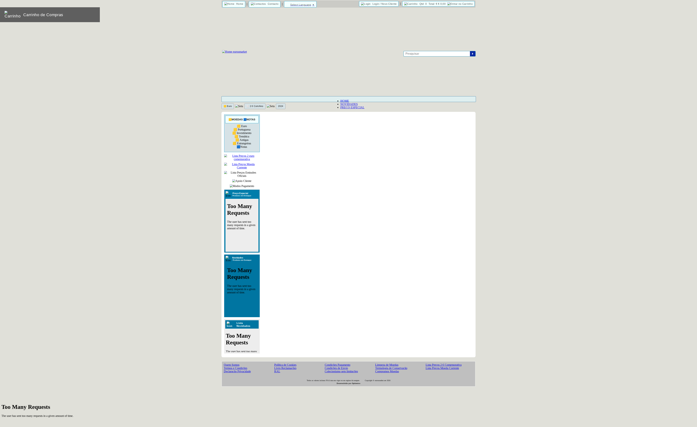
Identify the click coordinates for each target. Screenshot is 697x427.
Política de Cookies (285, 364)
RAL (277, 371)
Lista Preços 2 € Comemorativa (444, 364)
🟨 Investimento (241, 133)
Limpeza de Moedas (386, 364)
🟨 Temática (242, 136)
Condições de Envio (336, 368)
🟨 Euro (228, 106)
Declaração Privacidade (237, 371)
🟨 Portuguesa (241, 129)
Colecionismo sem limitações (341, 371)
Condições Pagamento (337, 364)
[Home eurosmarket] (234, 51)
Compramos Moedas (387, 371)
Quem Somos (231, 364)
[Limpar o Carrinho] (86, 14)
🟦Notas (242, 146)
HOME (344, 100)
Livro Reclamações (285, 368)
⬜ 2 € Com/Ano (254, 106)
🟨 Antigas (241, 139)
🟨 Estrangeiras (242, 143)
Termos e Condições (235, 368)
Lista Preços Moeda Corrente (442, 368)
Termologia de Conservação (391, 368)
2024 (280, 106)
